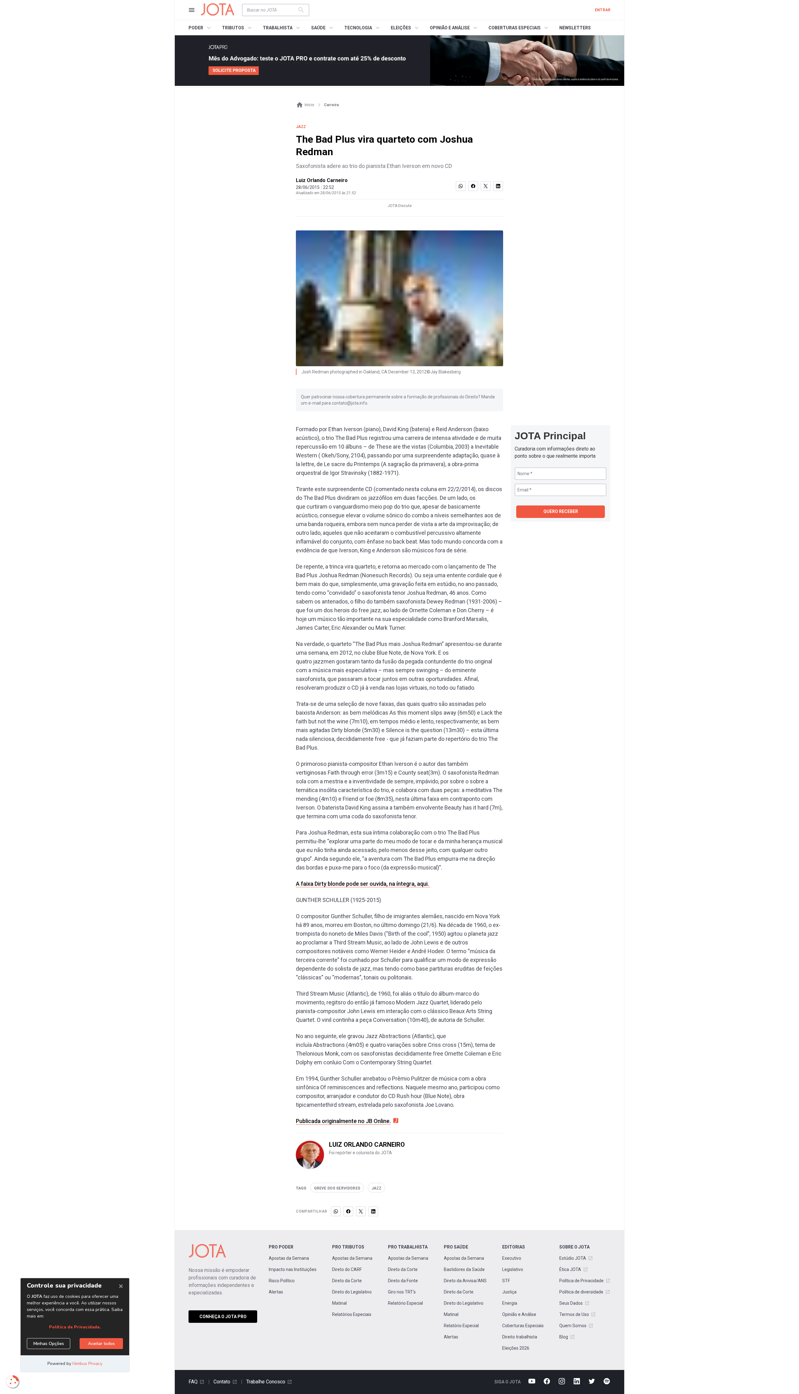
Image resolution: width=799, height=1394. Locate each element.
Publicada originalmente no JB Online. (343, 1121)
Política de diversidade (581, 1291)
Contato (221, 1382)
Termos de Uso (574, 1314)
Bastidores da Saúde (464, 1269)
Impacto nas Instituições (292, 1269)
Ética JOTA (570, 1269)
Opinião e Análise (519, 1314)
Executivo (511, 1258)
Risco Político (282, 1280)
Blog (563, 1336)
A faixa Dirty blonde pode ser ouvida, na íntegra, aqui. (363, 883)
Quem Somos (572, 1325)
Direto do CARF (347, 1269)
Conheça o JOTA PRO (223, 1316)
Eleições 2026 (515, 1348)
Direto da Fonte (403, 1280)
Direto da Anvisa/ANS (465, 1280)
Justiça (509, 1291)
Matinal (339, 1303)
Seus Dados (571, 1303)
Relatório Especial (405, 1303)
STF (506, 1280)
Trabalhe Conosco (265, 1382)
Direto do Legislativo (352, 1291)
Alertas (276, 1291)
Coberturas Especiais (523, 1325)
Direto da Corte (347, 1280)
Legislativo (512, 1269)
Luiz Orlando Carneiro (322, 180)
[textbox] (271, 10)
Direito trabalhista (519, 1336)
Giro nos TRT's (402, 1291)
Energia (509, 1303)
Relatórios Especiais (351, 1314)
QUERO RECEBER (560, 511)
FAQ (193, 1382)
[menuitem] (200, 27)
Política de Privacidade (581, 1280)
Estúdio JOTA (572, 1258)
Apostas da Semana (289, 1258)
